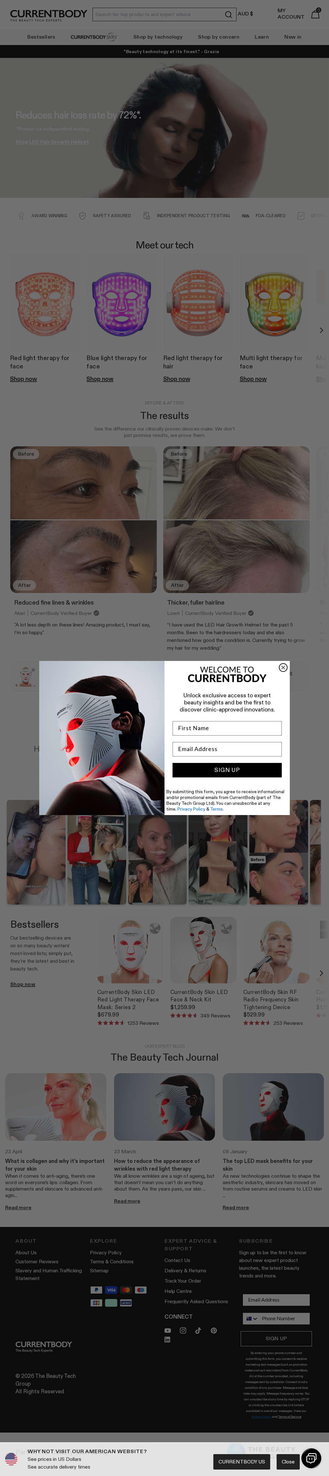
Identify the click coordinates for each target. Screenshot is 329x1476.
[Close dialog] (283, 668)
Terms (216, 809)
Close (288, 1462)
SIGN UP (227, 770)
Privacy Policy (191, 809)
